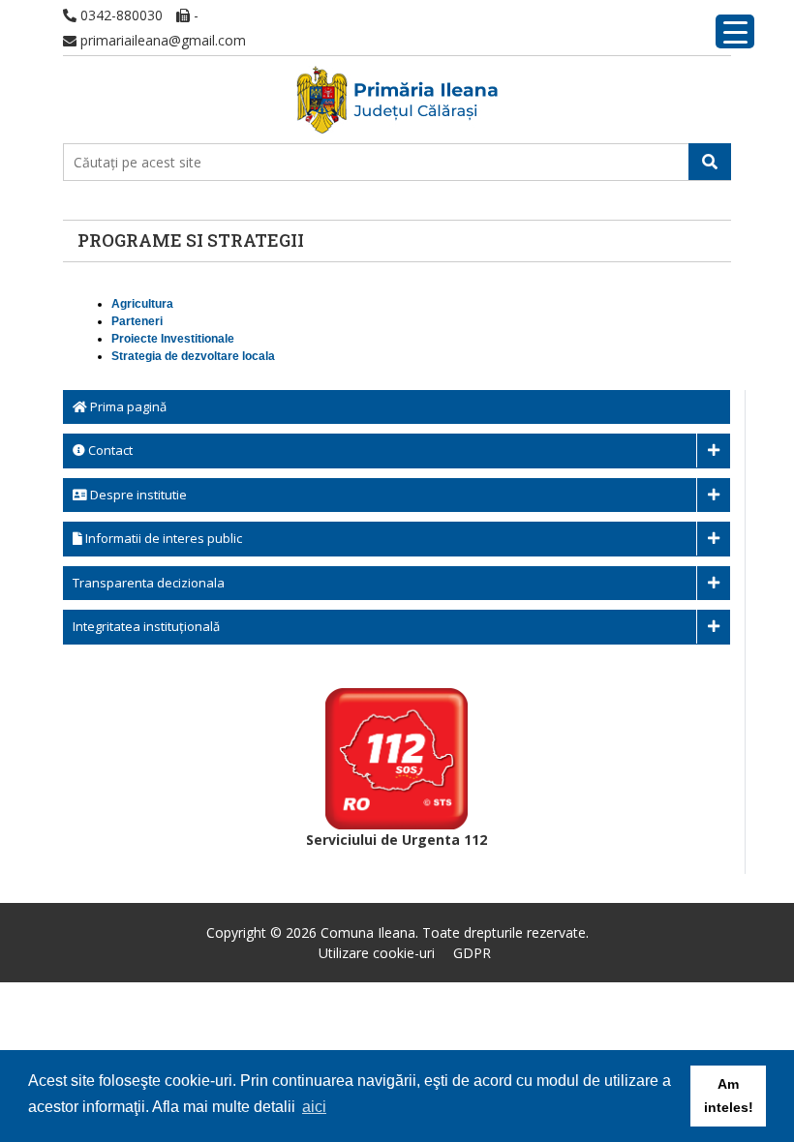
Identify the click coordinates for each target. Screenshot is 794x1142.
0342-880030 (119, 15)
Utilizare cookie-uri (377, 953)
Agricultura (142, 304)
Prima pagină (127, 406)
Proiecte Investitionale (172, 339)
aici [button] (314, 1106)
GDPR (472, 953)
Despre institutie (137, 494)
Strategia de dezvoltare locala (193, 356)
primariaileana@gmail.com (161, 40)
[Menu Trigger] (735, 31)
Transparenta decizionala (149, 582)
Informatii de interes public (162, 538)
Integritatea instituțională (146, 626)
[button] (709, 161)
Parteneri (137, 321)
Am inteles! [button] (728, 1095)
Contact (109, 450)
